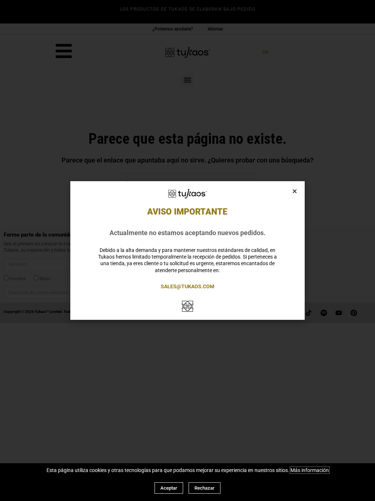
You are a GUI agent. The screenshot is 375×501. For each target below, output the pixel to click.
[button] (294, 191)
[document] (187, 250)
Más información (309, 470)
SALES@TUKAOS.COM (187, 286)
